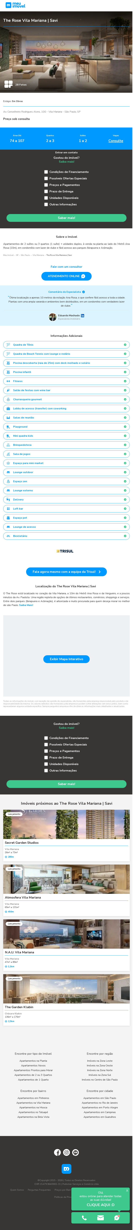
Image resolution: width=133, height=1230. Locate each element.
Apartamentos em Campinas (100, 1112)
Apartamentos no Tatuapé (33, 1112)
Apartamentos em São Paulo (99, 1098)
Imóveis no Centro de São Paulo (100, 1080)
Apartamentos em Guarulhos (100, 1117)
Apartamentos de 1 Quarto (33, 1080)
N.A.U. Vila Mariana (19, 952)
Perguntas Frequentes (39, 1189)
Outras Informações (63, 204)
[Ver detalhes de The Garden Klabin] (66, 988)
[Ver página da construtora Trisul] (64, 551)
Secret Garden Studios (22, 842)
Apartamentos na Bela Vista (33, 1117)
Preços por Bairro (64, 1189)
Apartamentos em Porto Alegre (100, 1107)
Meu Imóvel (8, 255)
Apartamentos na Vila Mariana (33, 1103)
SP (17, 255)
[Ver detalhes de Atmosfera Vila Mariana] (66, 879)
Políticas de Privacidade (66, 1197)
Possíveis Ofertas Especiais (68, 178)
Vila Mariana (38, 255)
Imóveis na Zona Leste (100, 1061)
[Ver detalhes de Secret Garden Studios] (66, 824)
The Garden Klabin (19, 1007)
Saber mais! (66, 218)
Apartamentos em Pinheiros (33, 1098)
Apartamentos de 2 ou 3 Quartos (33, 1075)
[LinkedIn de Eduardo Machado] (82, 315)
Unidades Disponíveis (64, 197)
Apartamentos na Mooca (33, 1107)
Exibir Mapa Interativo (66, 659)
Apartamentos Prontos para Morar (33, 1070)
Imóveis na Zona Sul (100, 1075)
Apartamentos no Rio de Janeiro (100, 1103)
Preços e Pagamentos (64, 184)
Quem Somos (17, 1189)
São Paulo (25, 255)
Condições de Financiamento (69, 171)
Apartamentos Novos (33, 1065)
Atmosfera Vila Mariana (23, 897)
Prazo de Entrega (61, 191)
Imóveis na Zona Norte (100, 1070)
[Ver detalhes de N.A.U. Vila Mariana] (66, 934)
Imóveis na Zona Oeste (100, 1065)
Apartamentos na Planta (33, 1061)
